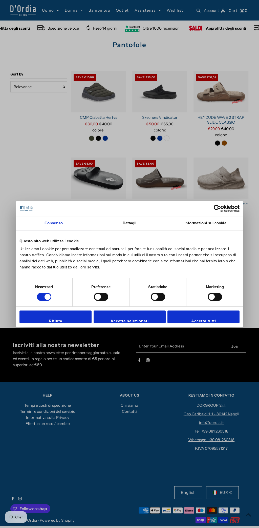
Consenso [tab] (54, 223)
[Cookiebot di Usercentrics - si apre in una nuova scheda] (217, 208)
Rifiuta (55, 321)
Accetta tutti (203, 321)
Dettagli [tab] (130, 223)
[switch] (101, 297)
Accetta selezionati (130, 321)
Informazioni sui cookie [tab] (205, 223)
